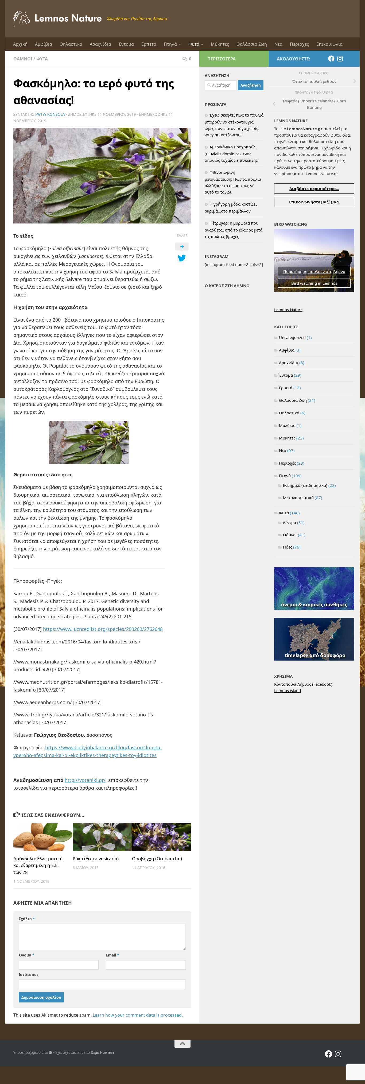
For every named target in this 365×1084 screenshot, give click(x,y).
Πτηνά (170, 44)
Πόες (287, 547)
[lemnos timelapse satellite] (314, 659)
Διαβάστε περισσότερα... (314, 188)
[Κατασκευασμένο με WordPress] (50, 1052)
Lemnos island (287, 690)
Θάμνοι (22, 59)
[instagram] (340, 58)
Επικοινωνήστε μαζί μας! (314, 202)
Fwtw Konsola (50, 114)
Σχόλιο (27, 918)
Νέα (278, 44)
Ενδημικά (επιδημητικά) (305, 485)
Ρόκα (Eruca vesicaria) (96, 858)
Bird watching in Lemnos (314, 283)
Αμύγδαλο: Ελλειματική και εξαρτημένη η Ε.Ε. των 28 (38, 865)
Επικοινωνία (329, 44)
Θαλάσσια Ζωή (251, 44)
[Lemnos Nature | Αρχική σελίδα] (57, 19)
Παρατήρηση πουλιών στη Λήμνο (314, 271)
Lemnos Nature (288, 309)
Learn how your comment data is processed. (138, 1015)
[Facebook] (331, 58)
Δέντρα (289, 522)
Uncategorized (292, 337)
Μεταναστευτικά (298, 497)
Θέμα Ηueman (102, 1052)
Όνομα (26, 955)
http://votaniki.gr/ (85, 780)
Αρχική (20, 44)
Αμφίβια (43, 44)
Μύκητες (220, 44)
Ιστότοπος (28, 974)
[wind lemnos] (314, 608)
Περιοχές (299, 44)
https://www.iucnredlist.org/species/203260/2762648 (103, 629)
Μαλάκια (287, 425)
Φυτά (193, 44)
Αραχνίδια (100, 44)
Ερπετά (148, 44)
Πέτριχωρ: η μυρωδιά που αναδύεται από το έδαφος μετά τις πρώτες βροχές (233, 229)
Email (112, 955)
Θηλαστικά (71, 44)
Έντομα (126, 44)
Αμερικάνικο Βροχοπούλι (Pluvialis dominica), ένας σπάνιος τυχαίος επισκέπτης (231, 153)
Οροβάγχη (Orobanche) (157, 858)
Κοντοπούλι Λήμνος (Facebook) (303, 684)
